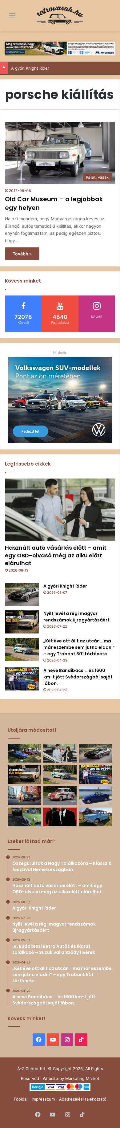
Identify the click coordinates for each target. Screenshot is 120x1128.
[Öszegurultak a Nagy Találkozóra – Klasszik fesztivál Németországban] (24, 753)
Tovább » (22, 253)
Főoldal (20, 1099)
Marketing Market (82, 1078)
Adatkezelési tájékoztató (82, 1099)
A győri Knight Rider (30, 68)
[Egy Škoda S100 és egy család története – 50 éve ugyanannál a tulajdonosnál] (95, 817)
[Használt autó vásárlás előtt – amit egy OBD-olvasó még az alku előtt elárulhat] (60, 509)
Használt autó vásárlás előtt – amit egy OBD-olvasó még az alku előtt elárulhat (55, 555)
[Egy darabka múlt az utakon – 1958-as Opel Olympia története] (24, 817)
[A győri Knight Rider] (22, 594)
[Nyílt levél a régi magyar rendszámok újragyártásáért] (22, 621)
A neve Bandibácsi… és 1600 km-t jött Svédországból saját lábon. (78, 676)
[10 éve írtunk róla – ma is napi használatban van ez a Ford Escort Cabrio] (95, 795)
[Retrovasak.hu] (60, 15)
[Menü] (8, 18)
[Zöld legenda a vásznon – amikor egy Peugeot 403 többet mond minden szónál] (60, 817)
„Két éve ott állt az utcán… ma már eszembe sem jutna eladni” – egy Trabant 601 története (79, 647)
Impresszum (43, 1099)
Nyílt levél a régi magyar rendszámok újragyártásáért (76, 616)
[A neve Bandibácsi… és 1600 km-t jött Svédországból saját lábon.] (22, 678)
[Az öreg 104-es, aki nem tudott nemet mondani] (24, 795)
